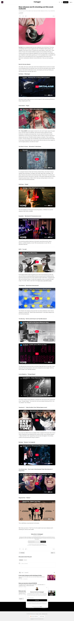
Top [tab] (19, 572)
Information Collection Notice (36, 603)
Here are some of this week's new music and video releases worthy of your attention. (32, 577)
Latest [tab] (22, 572)
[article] (37, 577)
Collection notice (44, 613)
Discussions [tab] (26, 572)
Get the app (42, 616)
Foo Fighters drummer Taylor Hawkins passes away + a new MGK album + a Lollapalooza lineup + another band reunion (32, 585)
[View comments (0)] (23, 16)
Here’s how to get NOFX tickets (44, 280)
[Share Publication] (62, 2)
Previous (22, 552)
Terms (40, 613)
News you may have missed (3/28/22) (28, 583)
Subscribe (66, 2)
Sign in (71, 2)
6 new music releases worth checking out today (30, 575)
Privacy (37, 613)
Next (52, 552)
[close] (46, 587)
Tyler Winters (21, 12)
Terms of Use (42, 602)
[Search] (59, 2)
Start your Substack (34, 616)
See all (20, 598)
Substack (32, 618)
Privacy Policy (45, 603)
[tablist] (23, 560)
